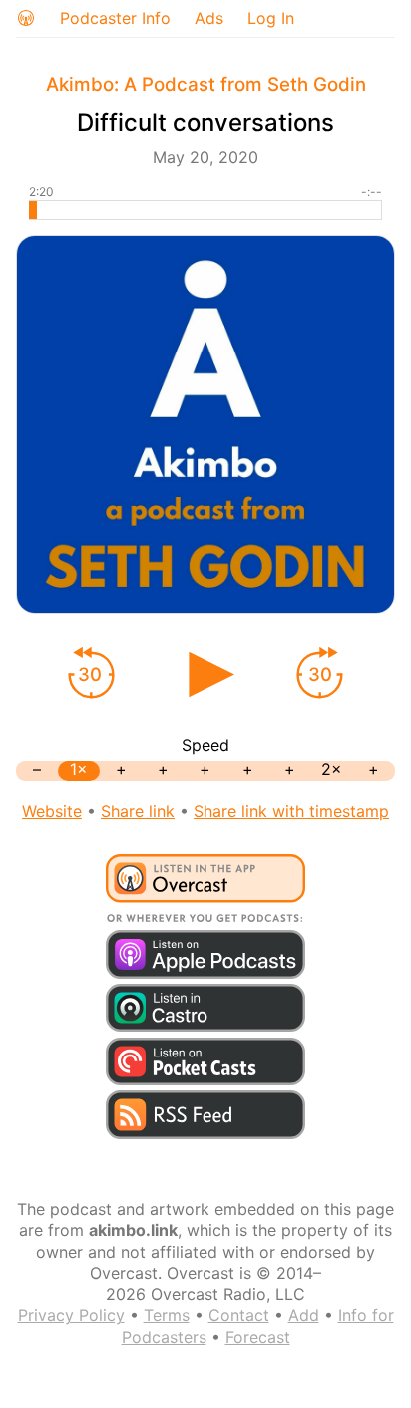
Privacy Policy (71, 1315)
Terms (167, 1315)
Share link (138, 811)
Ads (209, 18)
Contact (238, 1315)
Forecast (257, 1337)
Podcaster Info (115, 18)
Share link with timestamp (291, 811)
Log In (270, 18)
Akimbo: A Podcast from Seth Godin (206, 84)
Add (303, 1315)
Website (52, 811)
